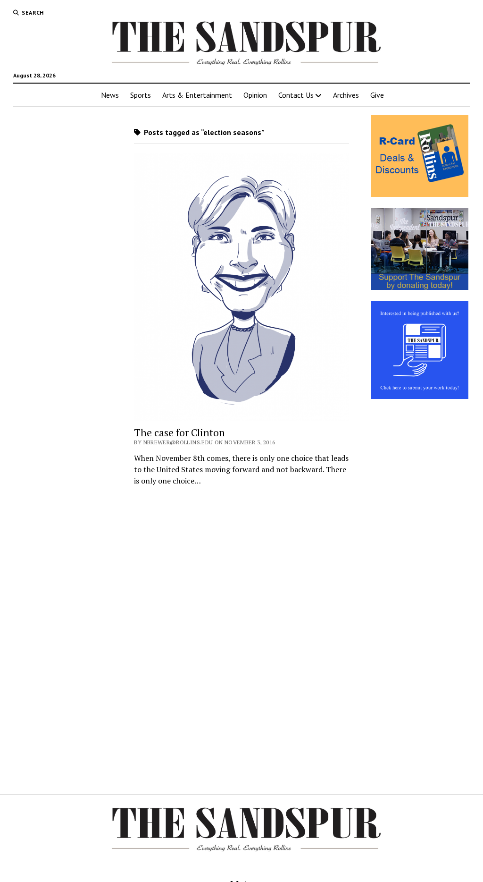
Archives (346, 95)
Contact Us (296, 95)
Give (377, 95)
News (110, 95)
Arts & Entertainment (197, 95)
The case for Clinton (179, 432)
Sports (140, 95)
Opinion (255, 95)
